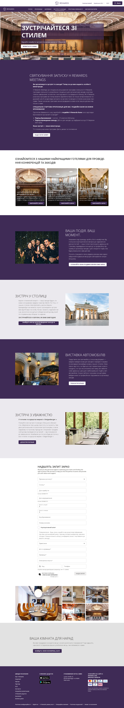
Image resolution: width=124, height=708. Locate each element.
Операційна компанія (62, 704)
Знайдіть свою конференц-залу (47, 651)
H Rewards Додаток (21, 694)
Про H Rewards (19, 676)
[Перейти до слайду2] (62, 54)
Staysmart (18, 679)
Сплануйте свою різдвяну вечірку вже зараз (88, 264)
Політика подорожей (76, 704)
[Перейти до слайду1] (61, 54)
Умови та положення (91, 704)
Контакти (18, 689)
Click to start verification (50, 575)
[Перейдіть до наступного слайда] (121, 36)
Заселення (18, 696)
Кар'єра (17, 681)
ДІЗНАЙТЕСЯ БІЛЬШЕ (12, 44)
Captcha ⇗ (54, 576)
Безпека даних (19, 698)
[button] (38, 603)
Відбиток (35, 704)
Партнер (17, 684)
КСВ (16, 686)
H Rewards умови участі (47, 704)
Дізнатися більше (27, 442)
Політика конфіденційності (23, 704)
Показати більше (77, 383)
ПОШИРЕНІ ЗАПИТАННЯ (22, 691)
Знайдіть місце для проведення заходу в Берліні (38, 323)
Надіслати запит (41, 135)
